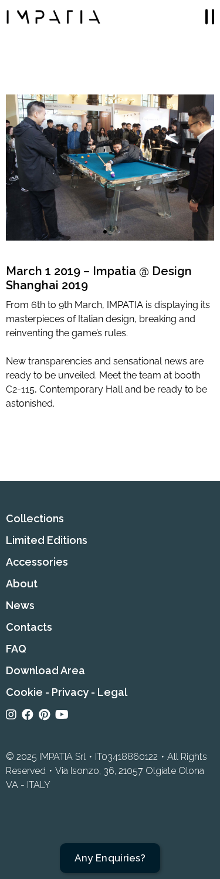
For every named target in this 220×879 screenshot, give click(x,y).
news (20, 605)
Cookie (24, 692)
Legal (112, 692)
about (22, 583)
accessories (37, 562)
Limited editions (46, 540)
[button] (94, 232)
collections (35, 518)
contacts (29, 627)
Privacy (70, 692)
